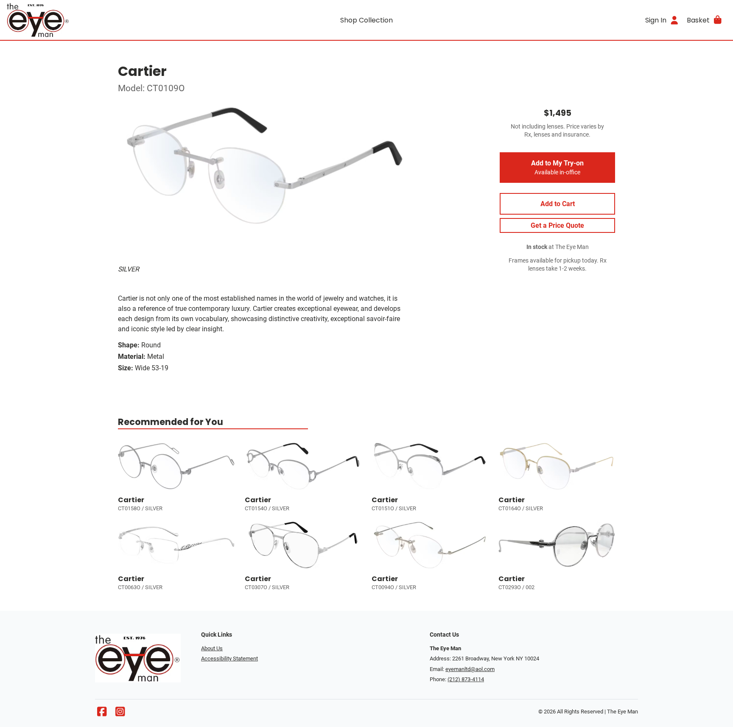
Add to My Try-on (557, 167)
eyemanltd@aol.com (470, 669)
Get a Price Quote (557, 225)
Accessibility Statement (229, 658)
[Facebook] (102, 713)
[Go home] (97, 20)
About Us (212, 648)
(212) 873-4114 (466, 679)
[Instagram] (120, 713)
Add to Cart (557, 204)
